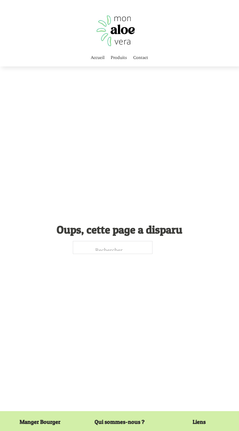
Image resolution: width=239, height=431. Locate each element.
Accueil (98, 56)
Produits (119, 56)
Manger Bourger (40, 422)
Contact (140, 56)
